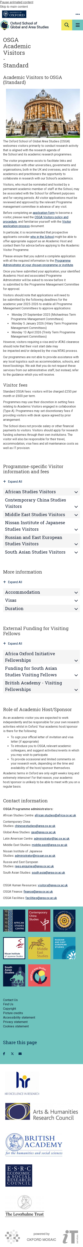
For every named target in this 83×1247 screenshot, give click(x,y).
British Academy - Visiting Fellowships (33, 686)
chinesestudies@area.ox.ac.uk (35, 826)
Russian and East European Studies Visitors (33, 541)
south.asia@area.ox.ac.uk (48, 872)
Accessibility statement (19, 1017)
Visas (10, 600)
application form (44, 213)
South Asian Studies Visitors (35, 552)
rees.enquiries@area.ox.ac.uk (34, 866)
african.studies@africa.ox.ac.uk (55, 815)
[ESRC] (19, 1175)
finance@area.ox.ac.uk (38, 891)
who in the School (42, 237)
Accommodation (22, 592)
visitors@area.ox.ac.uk (53, 885)
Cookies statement (16, 1026)
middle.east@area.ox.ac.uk (49, 845)
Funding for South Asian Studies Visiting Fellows (31, 671)
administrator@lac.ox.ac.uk (51, 838)
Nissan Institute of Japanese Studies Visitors (35, 526)
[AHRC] (41, 1111)
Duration (14, 608)
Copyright (9, 1008)
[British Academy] (33, 1144)
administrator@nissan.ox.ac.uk (35, 856)
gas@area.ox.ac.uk (43, 832)
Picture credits (13, 1013)
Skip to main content (14, 6)
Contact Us (10, 1000)
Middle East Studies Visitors (35, 514)
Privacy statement (15, 1022)
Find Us (8, 1004)
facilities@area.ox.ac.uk (41, 898)
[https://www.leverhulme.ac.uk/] (24, 1206)
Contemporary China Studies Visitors (35, 503)
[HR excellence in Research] (22, 1083)
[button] (77, 14)
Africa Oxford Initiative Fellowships (30, 657)
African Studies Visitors (30, 491)
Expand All (15, 481)
